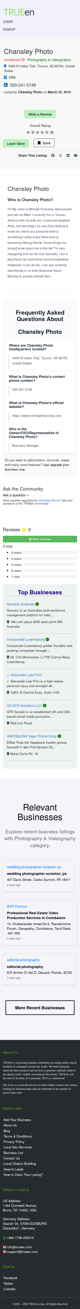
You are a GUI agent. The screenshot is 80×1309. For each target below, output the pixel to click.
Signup (9, 29)
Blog (6, 1130)
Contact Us (11, 1158)
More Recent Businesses (40, 1007)
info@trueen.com (19, 1246)
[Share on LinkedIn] (67, 155)
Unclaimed (13, 60)
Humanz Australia (21, 603)
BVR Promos (17, 906)
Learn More (16, 143)
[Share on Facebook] (52, 155)
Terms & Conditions (17, 1136)
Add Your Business (17, 1119)
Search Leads (13, 1169)
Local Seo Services (17, 1147)
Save (45, 142)
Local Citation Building (19, 1163)
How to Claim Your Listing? (23, 1174)
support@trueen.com (22, 1251)
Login (8, 21)
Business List (13, 1152)
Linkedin (9, 1288)
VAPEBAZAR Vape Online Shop (32, 735)
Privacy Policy (13, 1141)
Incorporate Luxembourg (26, 639)
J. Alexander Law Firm (24, 674)
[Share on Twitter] (60, 155)
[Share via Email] (75, 155)
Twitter (8, 1283)
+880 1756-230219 (20, 1237)
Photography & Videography (49, 59)
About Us (10, 1125)
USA (12, 77)
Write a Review (40, 114)
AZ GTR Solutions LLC (25, 705)
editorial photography (23, 959)
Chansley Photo (49, 500)
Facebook (10, 1277)
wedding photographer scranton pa (34, 866)
